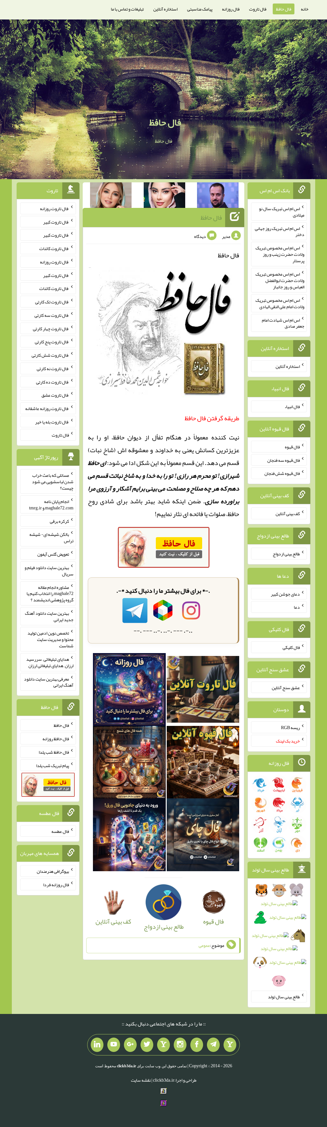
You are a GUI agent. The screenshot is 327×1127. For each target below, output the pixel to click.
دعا (297, 607)
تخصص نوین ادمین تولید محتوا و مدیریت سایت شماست (50, 639)
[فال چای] (203, 837)
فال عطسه (60, 830)
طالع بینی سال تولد (284, 996)
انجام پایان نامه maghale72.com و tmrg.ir (51, 504)
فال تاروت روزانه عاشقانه (47, 408)
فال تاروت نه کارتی (53, 368)
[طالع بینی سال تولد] (279, 937)
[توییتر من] (147, 1045)
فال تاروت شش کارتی (50, 355)
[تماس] (163, 1045)
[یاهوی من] (230, 1045)
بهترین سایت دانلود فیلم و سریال (49, 570)
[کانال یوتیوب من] (113, 1045)
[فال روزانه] (129, 691)
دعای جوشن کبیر (285, 593)
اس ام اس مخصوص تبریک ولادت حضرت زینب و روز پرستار (279, 254)
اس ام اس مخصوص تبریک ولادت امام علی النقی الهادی (279, 303)
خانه (304, 8)
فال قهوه (292, 446)
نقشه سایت (141, 1080)
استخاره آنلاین (165, 8)
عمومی (204, 945)
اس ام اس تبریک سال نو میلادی (281, 211)
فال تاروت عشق (55, 395)
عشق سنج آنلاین (286, 687)
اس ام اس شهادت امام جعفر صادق (283, 323)
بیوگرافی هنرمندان (53, 871)
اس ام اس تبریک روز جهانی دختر (279, 231)
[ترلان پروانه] (164, 196)
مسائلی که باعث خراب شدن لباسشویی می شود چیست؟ (52, 481)
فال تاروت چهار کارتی (51, 328)
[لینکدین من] (97, 1045)
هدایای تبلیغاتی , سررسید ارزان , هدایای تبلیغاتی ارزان (49, 662)
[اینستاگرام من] (180, 1045)
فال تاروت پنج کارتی (52, 341)
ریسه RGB (290, 727)
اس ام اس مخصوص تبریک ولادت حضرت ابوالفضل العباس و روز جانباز (279, 280)
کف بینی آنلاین (288, 513)
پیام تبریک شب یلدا (52, 765)
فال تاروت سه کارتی (51, 315)
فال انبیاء (292, 406)
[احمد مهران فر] (218, 196)
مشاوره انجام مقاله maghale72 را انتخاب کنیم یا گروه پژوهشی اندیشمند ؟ (50, 593)
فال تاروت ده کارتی (52, 381)
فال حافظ (283, 8)
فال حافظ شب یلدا (54, 752)
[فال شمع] (129, 764)
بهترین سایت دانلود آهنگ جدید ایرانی (49, 616)
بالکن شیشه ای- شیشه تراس (51, 537)
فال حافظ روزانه (55, 738)
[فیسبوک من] (196, 1045)
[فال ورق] (129, 837)
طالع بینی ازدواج (286, 553)
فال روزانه (231, 8)
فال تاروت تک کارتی (52, 301)
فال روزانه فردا (56, 884)
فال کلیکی (291, 647)
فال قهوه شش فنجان (282, 473)
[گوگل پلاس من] (130, 1045)
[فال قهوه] (203, 764)
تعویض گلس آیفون (53, 554)
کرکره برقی (59, 520)
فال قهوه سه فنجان (283, 459)
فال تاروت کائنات (54, 248)
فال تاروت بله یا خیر (52, 421)
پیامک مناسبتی (199, 8)
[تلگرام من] (213, 1045)
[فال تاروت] (203, 691)
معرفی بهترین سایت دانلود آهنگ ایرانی (48, 681)
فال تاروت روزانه (54, 208)
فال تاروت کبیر (56, 221)
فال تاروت (257, 8)
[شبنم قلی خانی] (111, 196)
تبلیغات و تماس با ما (127, 8)
